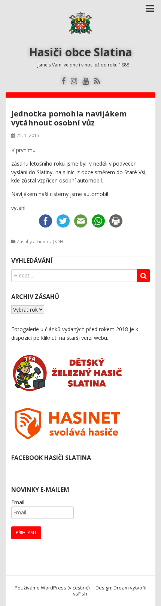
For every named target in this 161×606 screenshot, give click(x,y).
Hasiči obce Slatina (80, 52)
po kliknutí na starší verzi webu (70, 337)
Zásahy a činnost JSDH (39, 241)
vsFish (80, 593)
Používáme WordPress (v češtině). (53, 587)
